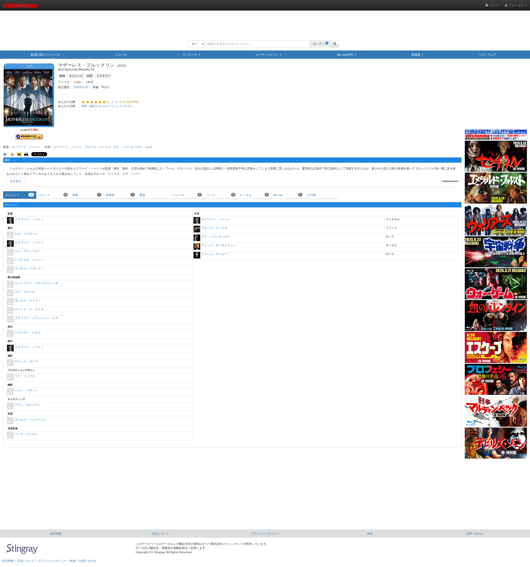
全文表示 (15, 181)
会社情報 (55, 533)
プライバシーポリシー (265, 533)
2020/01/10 (80, 87)
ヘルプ (493, 5)
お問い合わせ (474, 533)
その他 (311, 195)
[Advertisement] (263, 22)
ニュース (121, 54)
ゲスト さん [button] (516, 5)
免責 (370, 533)
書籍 (142, 195)
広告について (160, 533)
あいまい (319, 43)
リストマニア (487, 54)
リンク (220, 195)
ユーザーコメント (267, 54)
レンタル (253, 195)
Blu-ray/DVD (345, 54)
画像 (86, 195)
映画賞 (416, 54)
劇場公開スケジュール (45, 54)
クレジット (19, 195)
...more (147, 147)
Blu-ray (287, 195)
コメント (52, 195)
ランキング (190, 54)
